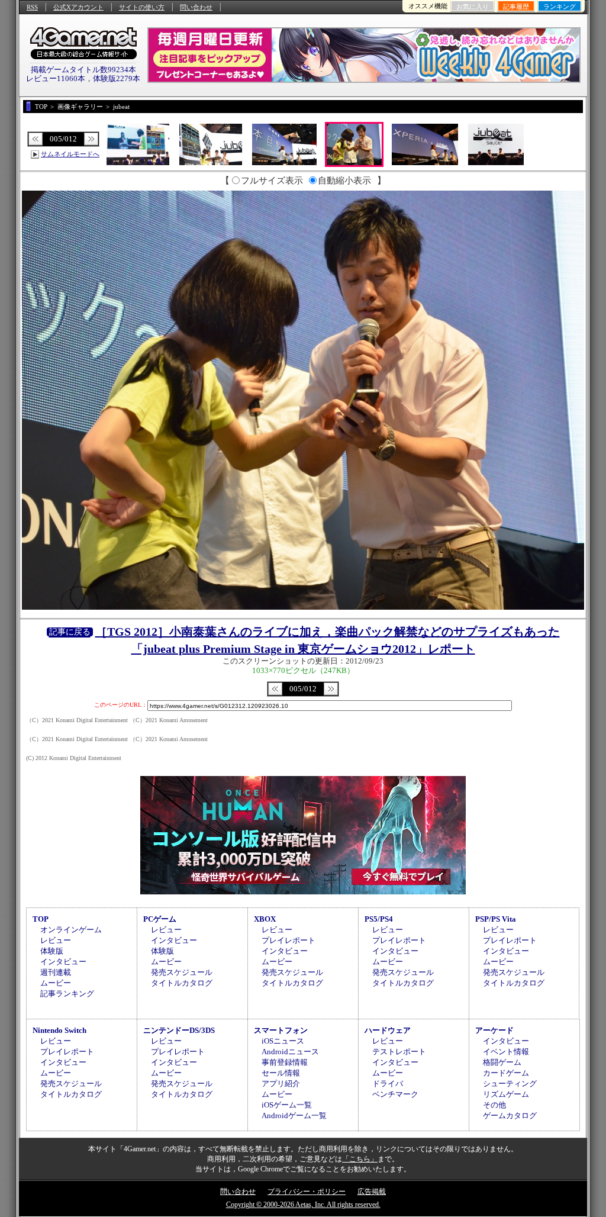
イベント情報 (506, 1051)
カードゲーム (506, 1072)
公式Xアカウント (78, 7)
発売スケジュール (181, 972)
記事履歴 (516, 6)
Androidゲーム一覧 (294, 1115)
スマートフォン (281, 1030)
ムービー (55, 982)
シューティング (510, 1083)
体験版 (51, 950)
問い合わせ (196, 7)
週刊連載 (55, 972)
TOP (41, 919)
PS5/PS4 (379, 919)
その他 (494, 1104)
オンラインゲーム (71, 929)
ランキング (559, 6)
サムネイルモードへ (70, 153)
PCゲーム (159, 919)
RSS (32, 7)
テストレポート (399, 1051)
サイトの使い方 (142, 7)
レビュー (55, 940)
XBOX (265, 919)
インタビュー (63, 961)
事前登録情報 (285, 1062)
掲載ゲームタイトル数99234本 (83, 69)
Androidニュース (290, 1051)
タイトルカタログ (181, 982)
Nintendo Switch (59, 1030)
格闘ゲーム (502, 1062)
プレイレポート (288, 940)
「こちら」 (360, 1159)
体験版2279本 (116, 78)
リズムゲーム (506, 1094)
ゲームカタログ (510, 1115)
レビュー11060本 (55, 78)
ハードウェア (388, 1030)
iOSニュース (283, 1040)
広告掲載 (371, 1191)
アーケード (494, 1030)
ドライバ (387, 1083)
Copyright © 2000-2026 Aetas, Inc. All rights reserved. (303, 1204)
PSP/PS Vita (495, 919)
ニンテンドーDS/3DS (179, 1030)
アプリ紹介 (281, 1083)
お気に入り (472, 6)
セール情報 (281, 1072)
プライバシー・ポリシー (306, 1191)
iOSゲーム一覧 (287, 1104)
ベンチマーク (395, 1094)
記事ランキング (67, 993)
